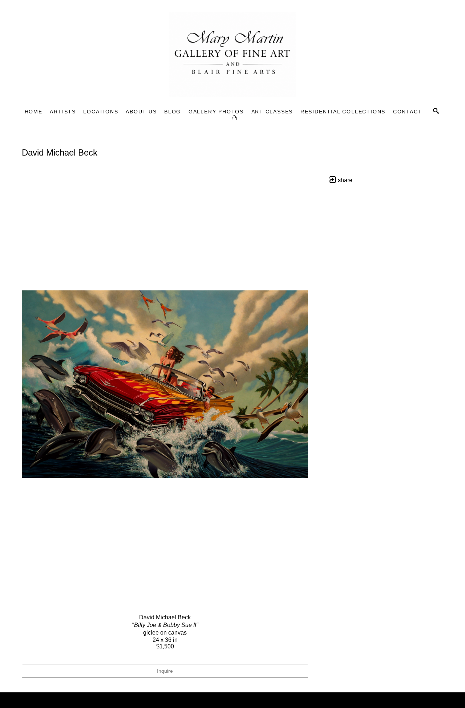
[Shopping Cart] (234, 118)
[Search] (436, 111)
